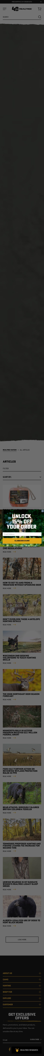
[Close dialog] (43, 511)
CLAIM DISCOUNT (22, 540)
